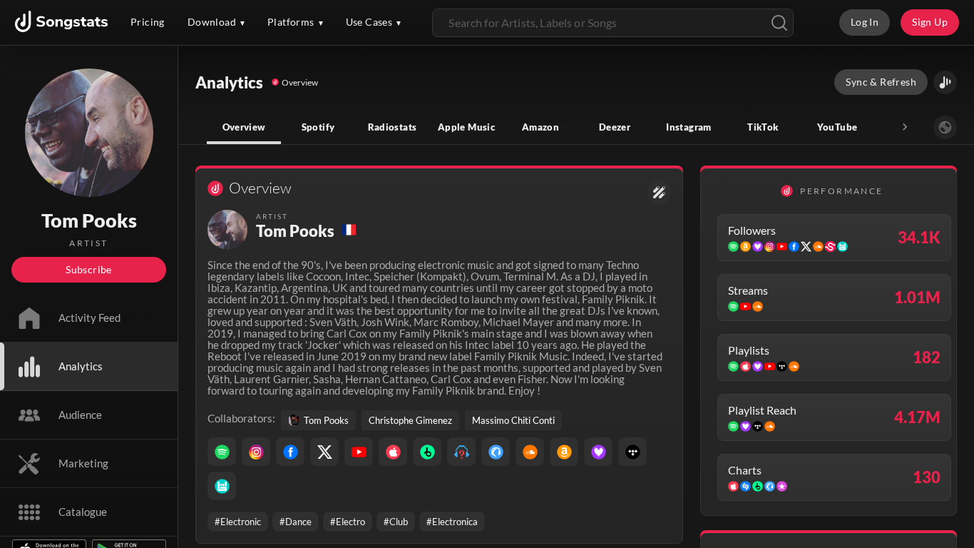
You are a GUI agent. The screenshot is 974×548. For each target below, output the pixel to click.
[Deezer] (598, 451)
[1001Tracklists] (461, 451)
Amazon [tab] (540, 127)
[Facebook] (290, 451)
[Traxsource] (495, 451)
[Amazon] (564, 451)
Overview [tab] (244, 127)
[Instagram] (256, 451)
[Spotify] (221, 451)
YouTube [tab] (837, 127)
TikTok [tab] (762, 127)
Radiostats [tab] (392, 127)
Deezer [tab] (614, 127)
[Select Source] (945, 127)
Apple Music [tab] (466, 127)
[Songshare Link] (945, 82)
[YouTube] (358, 451)
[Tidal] (632, 451)
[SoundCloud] (530, 451)
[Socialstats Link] (659, 192)
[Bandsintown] (221, 486)
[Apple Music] (393, 451)
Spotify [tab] (318, 127)
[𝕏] (324, 451)
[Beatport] (427, 451)
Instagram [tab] (688, 127)
